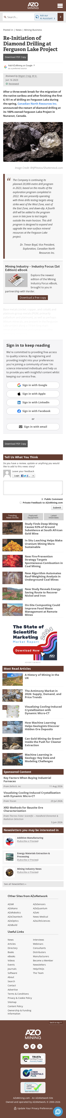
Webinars (38, 943)
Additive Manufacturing (30, 837)
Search (11, 981)
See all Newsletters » (15, 884)
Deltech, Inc (15, 786)
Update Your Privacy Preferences (35, 1108)
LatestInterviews (54, 516)
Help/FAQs (38, 968)
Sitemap (12, 1002)
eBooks (11, 956)
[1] (12, 528)
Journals (12, 968)
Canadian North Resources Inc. (37, 103)
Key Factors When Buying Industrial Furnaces (27, 779)
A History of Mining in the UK (42, 676)
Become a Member (43, 960)
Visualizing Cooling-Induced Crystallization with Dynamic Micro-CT (43, 710)
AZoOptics (13, 920)
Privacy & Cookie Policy (20, 997)
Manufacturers (41, 956)
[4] (12, 577)
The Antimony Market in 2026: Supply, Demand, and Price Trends (43, 694)
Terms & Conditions (18, 993)
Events (11, 964)
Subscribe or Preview (28, 841)
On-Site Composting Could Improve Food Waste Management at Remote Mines (42, 610)
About (11, 977)
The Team (38, 972)
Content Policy (15, 1006)
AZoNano (12, 908)
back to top (55, 1022)
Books (11, 952)
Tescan (12, 801)
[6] (12, 609)
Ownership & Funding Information (19, 1012)
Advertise (13, 989)
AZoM (11, 904)
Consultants (39, 948)
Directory (12, 948)
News (19, 29)
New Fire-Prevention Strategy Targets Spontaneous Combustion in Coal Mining (44, 561)
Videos (11, 960)
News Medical (40, 916)
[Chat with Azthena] (58, 1111)
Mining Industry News (29, 868)
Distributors (39, 952)
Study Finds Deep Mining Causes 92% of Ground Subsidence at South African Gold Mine (43, 528)
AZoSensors (39, 904)
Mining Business (33, 29)
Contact (12, 985)
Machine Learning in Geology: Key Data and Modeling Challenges (40, 758)
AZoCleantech (15, 916)
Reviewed (14, 83)
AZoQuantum (40, 908)
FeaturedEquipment (33, 516)
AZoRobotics (14, 912)
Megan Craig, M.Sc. (27, 75)
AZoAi (36, 912)
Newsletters (39, 964)
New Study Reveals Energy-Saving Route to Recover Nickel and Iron (43, 592)
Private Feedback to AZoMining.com (43, 502)
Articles (12, 943)
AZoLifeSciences (41, 920)
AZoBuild (12, 924)
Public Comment (53, 499)
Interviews (38, 939)
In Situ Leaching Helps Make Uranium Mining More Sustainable (43, 544)
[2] (12, 544)
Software (12, 972)
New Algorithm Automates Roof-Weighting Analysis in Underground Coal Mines (43, 576)
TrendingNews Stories (12, 516)
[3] (12, 560)
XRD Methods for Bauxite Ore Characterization (23, 809)
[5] (12, 593)
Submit (57, 507)
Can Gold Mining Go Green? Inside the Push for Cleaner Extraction (43, 742)
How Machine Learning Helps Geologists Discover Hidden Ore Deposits (42, 726)
